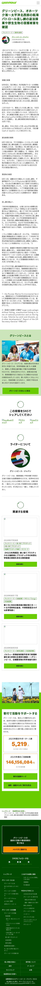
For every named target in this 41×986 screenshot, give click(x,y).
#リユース (25, 549)
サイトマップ (10, 970)
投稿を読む (19, 564)
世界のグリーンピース (10, 904)
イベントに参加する (29, 908)
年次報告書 (27, 885)
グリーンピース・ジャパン (20, 37)
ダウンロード (27, 924)
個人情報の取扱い (10, 962)
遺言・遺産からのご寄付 (31, 902)
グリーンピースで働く (29, 911)
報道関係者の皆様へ (19, 811)
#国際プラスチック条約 (12, 549)
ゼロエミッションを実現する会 (13, 924)
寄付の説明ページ (19, 776)
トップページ (6, 811)
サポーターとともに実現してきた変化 (31, 878)
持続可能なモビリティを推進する (13, 928)
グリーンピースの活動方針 (11, 953)
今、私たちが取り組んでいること (11, 949)
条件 (10, 966)
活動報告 (26, 882)
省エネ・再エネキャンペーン (13, 919)
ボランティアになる (29, 917)
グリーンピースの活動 (10, 913)
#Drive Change (30, 598)
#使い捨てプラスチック (12, 546)
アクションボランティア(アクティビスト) (30, 920)
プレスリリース (7, 32)
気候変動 (19, 598)
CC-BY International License (14, 983)
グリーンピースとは (9, 883)
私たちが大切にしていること (11, 887)
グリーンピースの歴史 (10, 890)
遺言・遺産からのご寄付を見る (19, 785)
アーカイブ (30, 966)
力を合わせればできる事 (30, 894)
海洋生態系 (18, 32)
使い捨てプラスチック (24, 543)
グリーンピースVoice (10, 898)
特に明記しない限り (12, 981)
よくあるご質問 (8, 901)
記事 (30, 970)
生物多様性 (8, 940)
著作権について (31, 962)
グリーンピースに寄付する (31, 896)
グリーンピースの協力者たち (11, 894)
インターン (27, 914)
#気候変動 (8, 601)
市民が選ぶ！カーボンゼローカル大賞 (13, 933)
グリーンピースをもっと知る (19, 391)
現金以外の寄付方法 (30, 899)
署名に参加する (28, 905)
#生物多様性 (30, 651)
